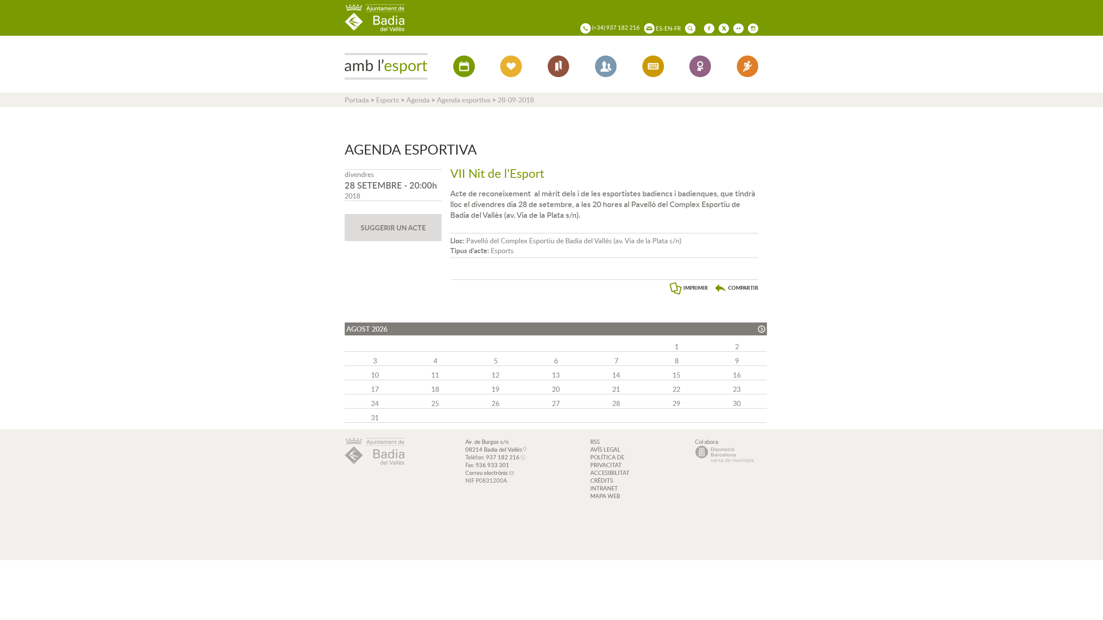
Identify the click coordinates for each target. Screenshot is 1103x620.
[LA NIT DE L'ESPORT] (700, 66)
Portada (357, 100)
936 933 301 (492, 465)
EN (668, 28)
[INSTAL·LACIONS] (558, 66)
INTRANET (604, 488)
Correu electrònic (486, 473)
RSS (595, 442)
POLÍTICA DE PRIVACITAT (607, 461)
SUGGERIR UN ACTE (393, 227)
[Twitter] (721, 27)
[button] (736, 288)
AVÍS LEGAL (605, 449)
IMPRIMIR (695, 287)
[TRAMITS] (653, 66)
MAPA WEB (605, 496)
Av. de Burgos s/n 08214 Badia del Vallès (493, 445)
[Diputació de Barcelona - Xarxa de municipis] (724, 461)
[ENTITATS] (606, 66)
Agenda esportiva (463, 100)
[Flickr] (736, 27)
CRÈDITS (601, 480)
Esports (387, 100)
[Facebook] (707, 27)
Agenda (418, 100)
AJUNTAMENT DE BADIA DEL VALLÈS (375, 17)
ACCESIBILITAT (609, 473)
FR (677, 28)
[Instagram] (751, 27)
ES (659, 28)
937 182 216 (503, 457)
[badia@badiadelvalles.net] (647, 27)
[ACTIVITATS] (511, 66)
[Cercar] (688, 27)
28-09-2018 (516, 100)
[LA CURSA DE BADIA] (747, 66)
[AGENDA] (464, 66)
